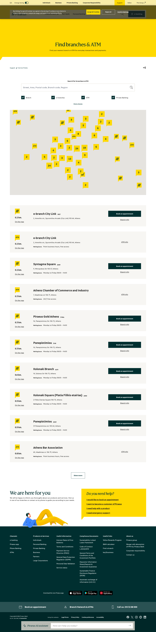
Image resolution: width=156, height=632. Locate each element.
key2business (108, 552)
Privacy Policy (75, 617)
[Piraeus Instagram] (136, 617)
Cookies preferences (88, 617)
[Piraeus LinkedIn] (145, 617)
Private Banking (122, 97)
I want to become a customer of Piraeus (104, 504)
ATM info (124, 242)
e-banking (14, 540)
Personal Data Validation (65, 563)
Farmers (36, 556)
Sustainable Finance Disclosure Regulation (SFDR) (88, 573)
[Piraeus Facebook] (128, 617)
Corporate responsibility (135, 550)
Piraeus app (14, 544)
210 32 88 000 (131, 607)
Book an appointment (124, 214)
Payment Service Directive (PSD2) (62, 551)
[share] (144, 68)
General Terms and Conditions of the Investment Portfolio (88, 555)
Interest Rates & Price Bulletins (64, 541)
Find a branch (108, 548)
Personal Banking (39, 544)
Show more (78, 475)
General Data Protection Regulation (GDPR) (65, 558)
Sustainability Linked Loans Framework (88, 541)
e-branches (60, 97)
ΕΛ (11, 3)
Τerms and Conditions (64, 546)
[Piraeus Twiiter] (132, 617)
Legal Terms (65, 617)
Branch (28, 97)
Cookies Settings (123, 12)
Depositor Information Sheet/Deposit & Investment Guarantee (88, 564)
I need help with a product (98, 508)
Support (12, 68)
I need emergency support (98, 513)
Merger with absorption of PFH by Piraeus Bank (135, 545)
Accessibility (100, 617)
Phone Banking (15, 548)
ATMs (12, 552)
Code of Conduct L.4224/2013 (86, 547)
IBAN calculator (109, 544)
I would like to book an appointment (102, 499)
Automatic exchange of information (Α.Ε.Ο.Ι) (88, 580)
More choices (78, 104)
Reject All (108, 12)
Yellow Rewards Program (112, 540)
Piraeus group (131, 540)
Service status (61, 567)
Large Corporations (40, 560)
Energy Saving (19, 3)
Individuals (37, 540)
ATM (87, 97)
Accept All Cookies (93, 12)
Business (36, 552)
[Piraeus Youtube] (140, 617)
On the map (19, 222)
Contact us (130, 555)
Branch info (124, 220)
